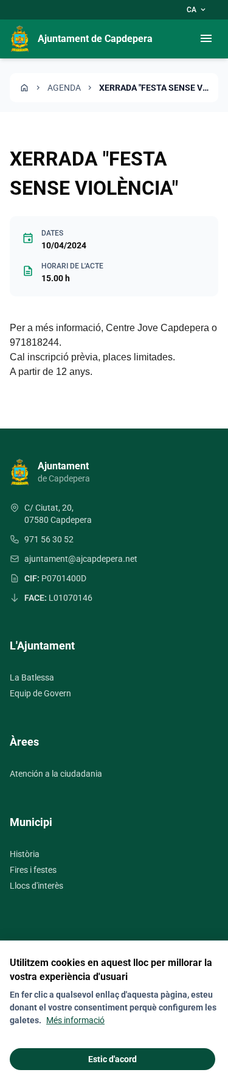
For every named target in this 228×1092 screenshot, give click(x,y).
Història (25, 854)
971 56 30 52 (49, 539)
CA (197, 10)
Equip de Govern (40, 693)
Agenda (64, 88)
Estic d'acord (112, 1059)
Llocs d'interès (36, 886)
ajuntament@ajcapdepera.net (80, 559)
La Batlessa (32, 677)
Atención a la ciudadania (56, 774)
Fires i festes (33, 870)
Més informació (75, 1020)
